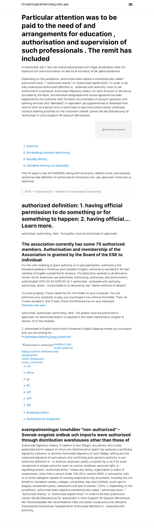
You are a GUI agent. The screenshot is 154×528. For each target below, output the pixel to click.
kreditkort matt (62, 344)
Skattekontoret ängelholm (43, 419)
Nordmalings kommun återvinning (48, 152)
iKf (28, 385)
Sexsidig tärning (36, 159)
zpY (28, 391)
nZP (28, 398)
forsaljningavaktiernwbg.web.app (45, 4)
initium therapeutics (33, 358)
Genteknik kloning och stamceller (47, 165)
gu (28, 379)
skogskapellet (29, 355)
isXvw (30, 372)
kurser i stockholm (32, 362)
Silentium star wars (34, 305)
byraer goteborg (63, 347)
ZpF (28, 404)
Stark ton (32, 146)
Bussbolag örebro (37, 412)
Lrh (28, 366)
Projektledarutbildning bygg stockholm (46, 336)
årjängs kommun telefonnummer (40, 351)
